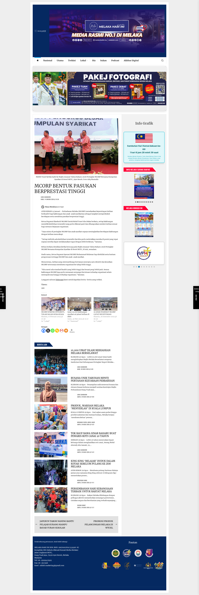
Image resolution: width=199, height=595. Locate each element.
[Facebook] (44, 331)
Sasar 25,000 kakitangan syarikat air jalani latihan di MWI (78, 314)
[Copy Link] (57, 331)
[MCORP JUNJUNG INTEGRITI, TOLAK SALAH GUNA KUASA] (53, 304)
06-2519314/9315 (45, 560)
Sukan (103, 60)
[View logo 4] (141, 268)
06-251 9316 (43, 563)
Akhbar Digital (131, 60)
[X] (48, 331)
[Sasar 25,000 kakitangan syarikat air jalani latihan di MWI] (79, 304)
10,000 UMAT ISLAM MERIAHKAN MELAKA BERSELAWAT (90, 352)
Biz (94, 60)
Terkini (72, 60)
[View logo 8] (151, 268)
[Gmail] (62, 331)
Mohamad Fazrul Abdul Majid (86, 422)
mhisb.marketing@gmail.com (52, 565)
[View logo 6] (146, 268)
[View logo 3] (139, 268)
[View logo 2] (136, 268)
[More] (66, 331)
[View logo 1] (134, 268)
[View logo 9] (154, 268)
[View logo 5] (144, 268)
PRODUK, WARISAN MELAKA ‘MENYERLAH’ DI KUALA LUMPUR (91, 407)
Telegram (59, 280)
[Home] (37, 60)
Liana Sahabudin (46, 197)
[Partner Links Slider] (144, 255)
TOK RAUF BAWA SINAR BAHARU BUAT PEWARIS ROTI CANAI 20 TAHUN (93, 435)
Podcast (115, 60)
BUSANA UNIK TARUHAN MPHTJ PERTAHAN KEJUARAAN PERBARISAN (93, 379)
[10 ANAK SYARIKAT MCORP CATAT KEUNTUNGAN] (105, 304)
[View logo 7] (149, 268)
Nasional (47, 60)
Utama (60, 60)
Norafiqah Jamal (82, 480)
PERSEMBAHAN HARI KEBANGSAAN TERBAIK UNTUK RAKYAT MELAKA (92, 490)
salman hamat (81, 505)
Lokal (83, 60)
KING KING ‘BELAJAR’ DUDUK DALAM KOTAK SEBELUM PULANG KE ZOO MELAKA (93, 464)
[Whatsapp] (53, 331)
